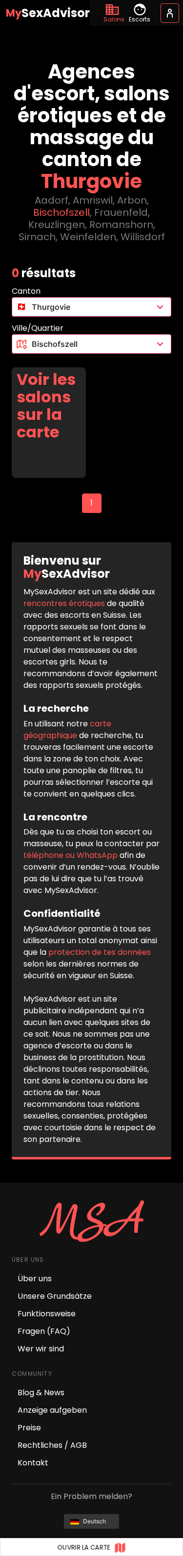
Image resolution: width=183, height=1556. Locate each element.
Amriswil (93, 200)
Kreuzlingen (56, 224)
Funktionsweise (47, 1313)
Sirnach (37, 237)
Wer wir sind (41, 1348)
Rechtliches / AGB (52, 1445)
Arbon (132, 200)
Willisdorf (143, 237)
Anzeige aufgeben (52, 1410)
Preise (29, 1427)
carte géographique (67, 729)
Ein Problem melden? (91, 1496)
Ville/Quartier (37, 328)
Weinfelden (88, 237)
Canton (26, 291)
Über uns (35, 1278)
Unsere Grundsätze (55, 1296)
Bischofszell (61, 212)
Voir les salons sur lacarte (46, 406)
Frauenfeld (121, 212)
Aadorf (51, 200)
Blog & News (41, 1392)
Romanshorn (121, 224)
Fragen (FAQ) (44, 1331)
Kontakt (33, 1462)
